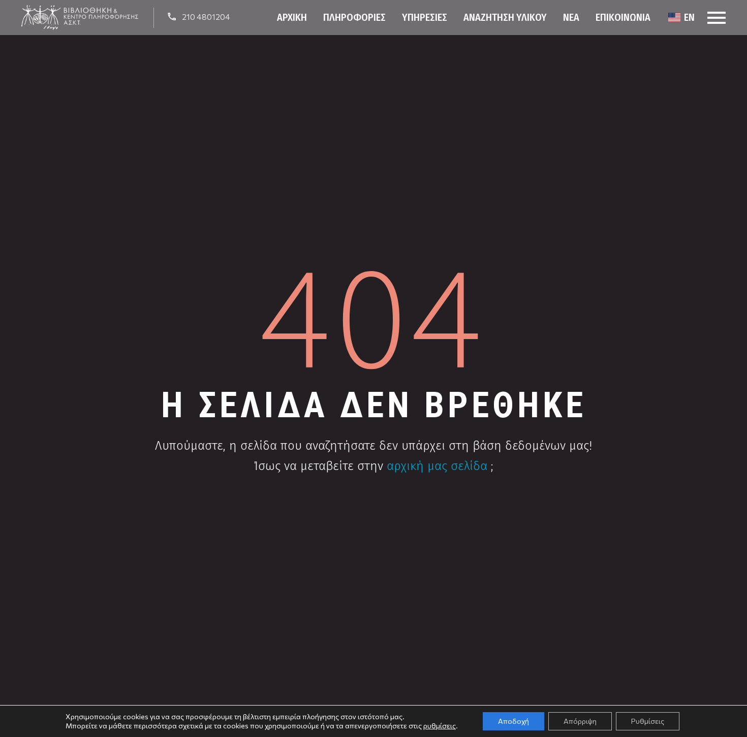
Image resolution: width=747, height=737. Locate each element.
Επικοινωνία (623, 17)
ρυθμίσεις (439, 725)
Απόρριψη (580, 721)
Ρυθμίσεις (647, 721)
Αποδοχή (513, 721)
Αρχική (292, 17)
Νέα (571, 17)
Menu (716, 17)
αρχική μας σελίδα (437, 466)
